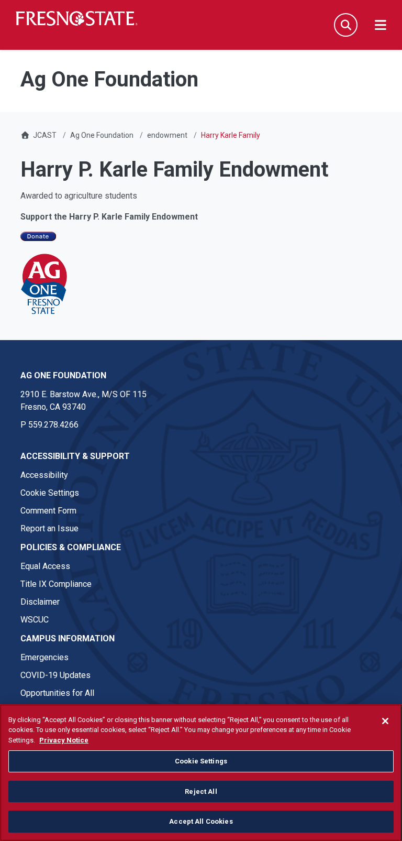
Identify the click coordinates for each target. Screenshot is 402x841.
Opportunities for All (57, 693)
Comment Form (48, 511)
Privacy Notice (63, 740)
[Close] (385, 721)
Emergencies (44, 657)
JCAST (45, 135)
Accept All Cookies (200, 821)
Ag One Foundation (101, 135)
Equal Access (45, 566)
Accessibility (44, 475)
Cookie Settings (49, 493)
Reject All (201, 791)
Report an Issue (49, 528)
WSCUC (34, 620)
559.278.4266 (53, 425)
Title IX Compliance (56, 584)
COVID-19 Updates (55, 675)
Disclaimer (40, 602)
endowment (167, 135)
